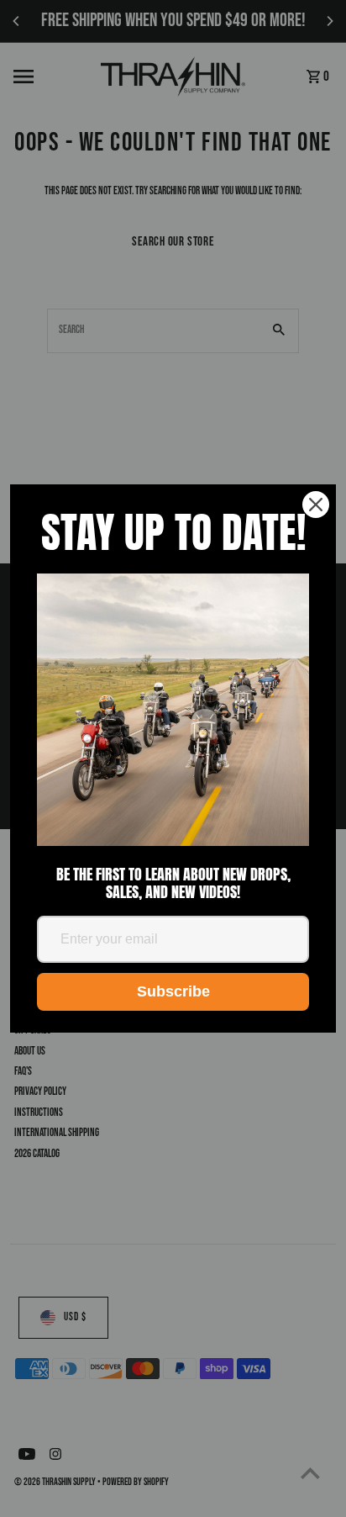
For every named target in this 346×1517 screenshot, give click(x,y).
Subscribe (173, 991)
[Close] (316, 504)
